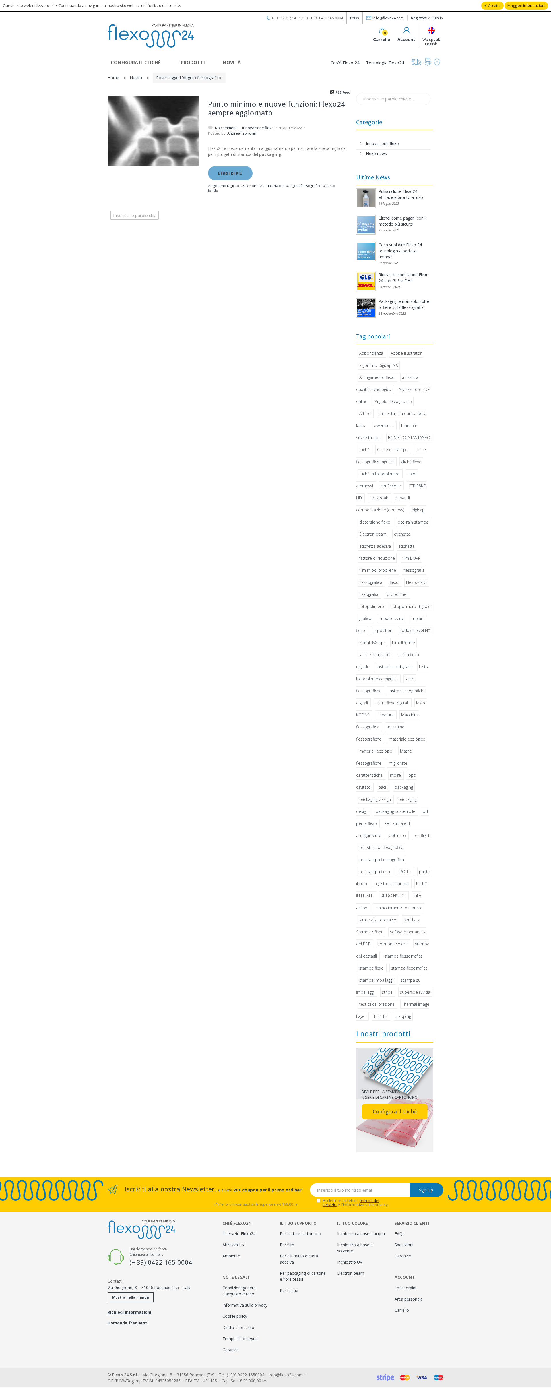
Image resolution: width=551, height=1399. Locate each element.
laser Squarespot (375, 654)
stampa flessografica (403, 956)
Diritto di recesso (238, 1327)
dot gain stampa (413, 522)
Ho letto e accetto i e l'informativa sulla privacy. (356, 1203)
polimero (397, 835)
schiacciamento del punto (399, 907)
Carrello (402, 1310)
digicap (418, 510)
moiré (395, 775)
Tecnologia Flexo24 (385, 62)
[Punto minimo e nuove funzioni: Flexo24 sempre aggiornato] (153, 131)
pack (382, 787)
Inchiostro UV (349, 1262)
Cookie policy (234, 1316)
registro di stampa (392, 883)
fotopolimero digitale (410, 606)
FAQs (354, 17)
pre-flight (421, 835)
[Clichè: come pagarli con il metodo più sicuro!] (366, 225)
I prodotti (191, 62)
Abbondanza (371, 353)
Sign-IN (437, 17)
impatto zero (391, 618)
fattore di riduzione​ (377, 558)
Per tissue (289, 1290)
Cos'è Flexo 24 (345, 62)
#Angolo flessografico (303, 185)
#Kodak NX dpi (272, 185)
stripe (387, 992)
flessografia (413, 570)
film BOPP (411, 558)
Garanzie (230, 1350)
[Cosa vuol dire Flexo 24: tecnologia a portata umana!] (366, 251)
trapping (403, 1016)
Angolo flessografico (393, 401)
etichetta (402, 534)
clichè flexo (411, 461)
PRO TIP (404, 871)
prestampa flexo (374, 871)
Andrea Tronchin (241, 133)
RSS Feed (342, 92)
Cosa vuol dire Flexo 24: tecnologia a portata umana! (401, 250)
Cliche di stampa (392, 449)
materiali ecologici (376, 751)
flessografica (370, 582)
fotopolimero (371, 606)
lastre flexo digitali (392, 703)
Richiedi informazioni (129, 1312)
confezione (391, 486)
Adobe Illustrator (406, 353)
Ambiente (231, 1256)
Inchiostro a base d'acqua (361, 1233)
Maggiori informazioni (526, 5)
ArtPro (365, 413)
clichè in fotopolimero (379, 473)
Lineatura (385, 715)
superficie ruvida (415, 992)
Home (113, 77)
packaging (404, 787)
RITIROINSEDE (393, 895)
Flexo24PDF (417, 582)
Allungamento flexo (377, 377)
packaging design (375, 799)
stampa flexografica (409, 968)
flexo (394, 582)
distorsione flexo (374, 522)
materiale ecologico (407, 739)
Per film (287, 1244)
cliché (364, 449)
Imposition (382, 630)
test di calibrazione (377, 1004)
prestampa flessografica (381, 859)
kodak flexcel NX (415, 630)
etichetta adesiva (375, 546)
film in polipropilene (377, 570)
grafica (365, 618)
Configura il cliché (135, 62)
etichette (406, 546)
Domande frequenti (128, 1323)
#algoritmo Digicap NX (226, 185)
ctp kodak (378, 498)
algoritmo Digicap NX (378, 365)
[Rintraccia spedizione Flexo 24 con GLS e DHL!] (366, 281)
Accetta (494, 5)
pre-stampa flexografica (381, 847)
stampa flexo (371, 968)
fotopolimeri (397, 594)
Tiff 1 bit (380, 1016)
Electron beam (373, 534)
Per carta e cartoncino (300, 1233)
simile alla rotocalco (377, 920)
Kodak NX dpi (372, 642)
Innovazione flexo (258, 127)
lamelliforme (403, 642)
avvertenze (384, 425)
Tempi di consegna (240, 1338)
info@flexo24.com (388, 17)
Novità (232, 62)
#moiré (252, 185)
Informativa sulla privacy (244, 1305)
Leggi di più (230, 173)
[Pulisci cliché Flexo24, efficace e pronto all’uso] (366, 198)
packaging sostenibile (395, 811)
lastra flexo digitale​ (394, 666)
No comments (227, 127)
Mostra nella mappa (130, 1297)
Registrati (419, 17)
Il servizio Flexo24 (238, 1233)
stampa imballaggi (376, 980)
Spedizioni (404, 1244)
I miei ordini (405, 1288)
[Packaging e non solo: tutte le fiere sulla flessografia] (366, 308)
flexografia (368, 594)
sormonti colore (393, 944)
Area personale (409, 1299)
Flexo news (376, 153)
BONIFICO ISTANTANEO (409, 437)
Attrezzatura (233, 1244)
